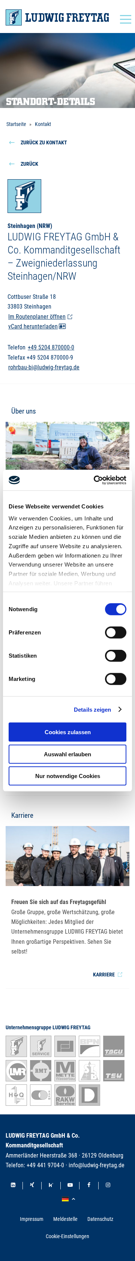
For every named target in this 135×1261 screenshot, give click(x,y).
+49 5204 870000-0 (51, 347)
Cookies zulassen (68, 732)
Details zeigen (92, 709)
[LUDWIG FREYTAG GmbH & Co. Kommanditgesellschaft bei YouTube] (70, 1185)
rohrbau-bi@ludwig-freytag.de (44, 367)
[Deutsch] (69, 1199)
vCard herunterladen (33, 326)
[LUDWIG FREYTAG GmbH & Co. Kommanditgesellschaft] (57, 17)
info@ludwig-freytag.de (96, 1165)
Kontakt (43, 124)
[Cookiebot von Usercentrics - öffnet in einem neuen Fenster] (95, 480)
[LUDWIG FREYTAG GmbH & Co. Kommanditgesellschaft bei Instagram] (108, 1185)
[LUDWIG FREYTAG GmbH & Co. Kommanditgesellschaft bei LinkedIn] (13, 1185)
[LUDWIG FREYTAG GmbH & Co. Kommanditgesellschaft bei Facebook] (88, 1185)
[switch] (115, 633)
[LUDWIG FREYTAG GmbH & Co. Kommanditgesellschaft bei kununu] (51, 1185)
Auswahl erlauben (67, 754)
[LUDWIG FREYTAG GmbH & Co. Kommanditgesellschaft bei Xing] (32, 1185)
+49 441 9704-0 (45, 1165)
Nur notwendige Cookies (67, 776)
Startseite (16, 124)
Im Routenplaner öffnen (37, 316)
